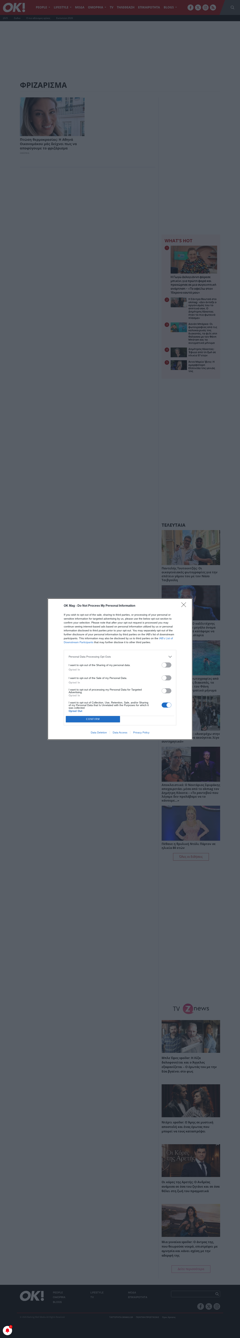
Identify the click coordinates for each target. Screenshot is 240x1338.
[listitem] (120, 657)
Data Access (120, 732)
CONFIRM (93, 719)
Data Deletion (99, 732)
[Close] (184, 605)
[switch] (166, 665)
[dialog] (120, 669)
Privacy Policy (141, 732)
